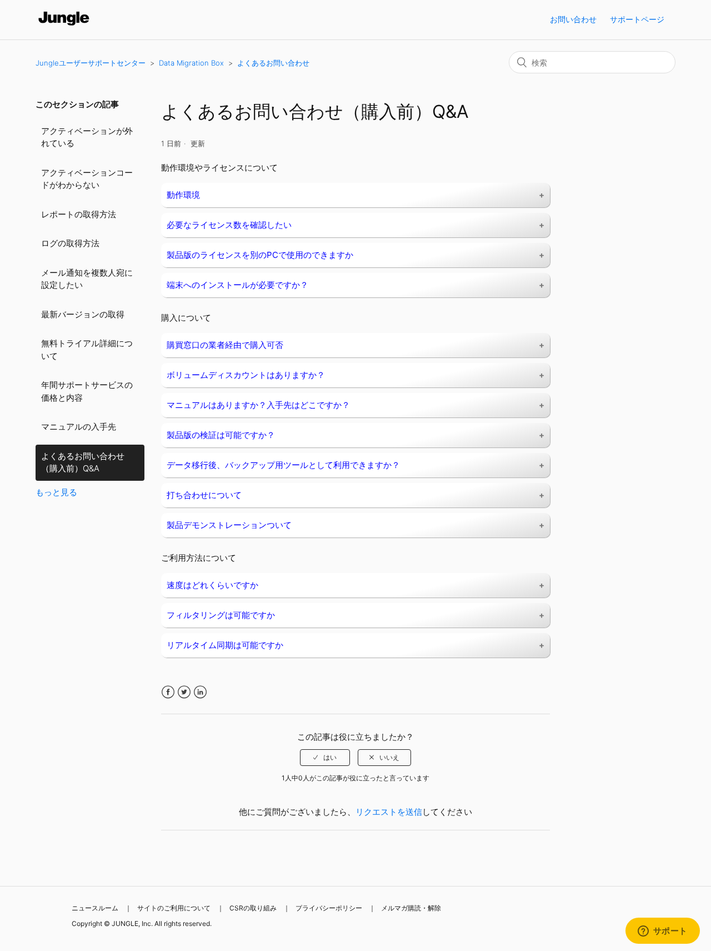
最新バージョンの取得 (82, 314)
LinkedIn (200, 692)
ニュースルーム (95, 908)
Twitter (184, 692)
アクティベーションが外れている (87, 137)
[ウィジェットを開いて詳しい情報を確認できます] (662, 931)
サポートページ (637, 19)
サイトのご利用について (174, 908)
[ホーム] (64, 25)
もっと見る (56, 492)
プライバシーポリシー (329, 908)
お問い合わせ (573, 19)
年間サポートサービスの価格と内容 (87, 391)
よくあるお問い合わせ (273, 62)
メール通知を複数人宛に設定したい (87, 279)
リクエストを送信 (389, 811)
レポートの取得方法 (78, 214)
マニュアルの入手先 (78, 426)
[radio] (325, 757)
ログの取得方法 (70, 243)
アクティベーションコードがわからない (87, 179)
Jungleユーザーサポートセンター (91, 62)
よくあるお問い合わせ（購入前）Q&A (82, 462)
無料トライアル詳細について (87, 349)
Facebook (168, 692)
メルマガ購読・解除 (411, 908)
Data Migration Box (191, 62)
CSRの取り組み (253, 908)
